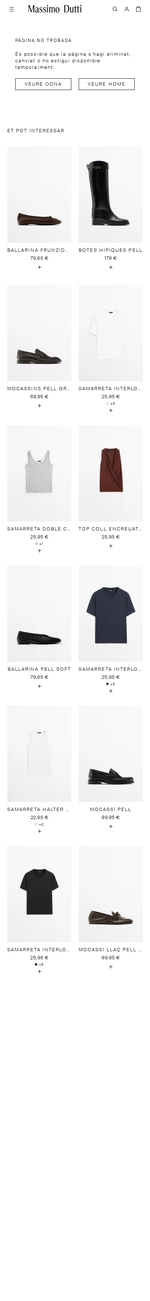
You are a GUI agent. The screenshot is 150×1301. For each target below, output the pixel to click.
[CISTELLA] (138, 8)
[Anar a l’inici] (55, 9)
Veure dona (43, 84)
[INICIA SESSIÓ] (126, 8)
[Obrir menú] (11, 8)
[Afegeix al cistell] (39, 267)
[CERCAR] (115, 8)
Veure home (107, 84)
